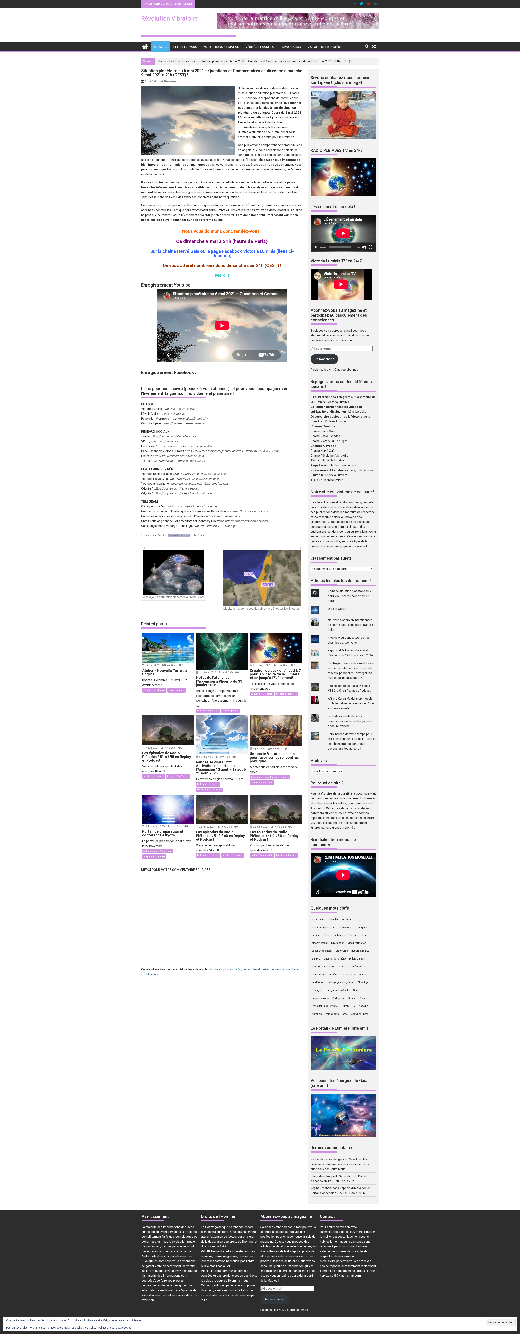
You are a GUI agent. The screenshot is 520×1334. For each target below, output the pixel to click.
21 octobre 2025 (262, 665)
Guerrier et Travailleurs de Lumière (270, 777)
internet (342, 966)
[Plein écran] (370, 247)
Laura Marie (318, 974)
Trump (345, 1005)
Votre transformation (221, 47)
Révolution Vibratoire (169, 18)
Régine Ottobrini (321, 1188)
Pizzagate (317, 990)
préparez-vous (320, 998)
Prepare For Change (179, 535)
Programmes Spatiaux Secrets (344, 990)
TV (353, 1005)
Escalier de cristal (322, 950)
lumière (333, 974)
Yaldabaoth (332, 1013)
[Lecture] (316, 247)
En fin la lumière (333, 460)
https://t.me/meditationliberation (246, 521)
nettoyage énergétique (341, 982)
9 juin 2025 (259, 748)
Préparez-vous (185, 47)
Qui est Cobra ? (338, 609)
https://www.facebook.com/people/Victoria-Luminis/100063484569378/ (232, 451)
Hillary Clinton (357, 958)
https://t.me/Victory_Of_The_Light (215, 526)
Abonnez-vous (275, 1299)
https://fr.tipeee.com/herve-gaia (183, 423)
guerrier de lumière (335, 958)
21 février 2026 (208, 672)
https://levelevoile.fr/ (172, 414)
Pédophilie (338, 998)
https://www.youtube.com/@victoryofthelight (199, 483)
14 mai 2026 (152, 665)
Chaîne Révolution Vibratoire (329, 455)
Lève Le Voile (357, 412)
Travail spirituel (176, 690)
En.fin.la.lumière (333, 480)
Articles (160, 47)
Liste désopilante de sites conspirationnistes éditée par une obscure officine (350, 721)
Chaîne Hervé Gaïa (323, 431)
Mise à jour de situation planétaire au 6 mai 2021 (173, 597)
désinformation (357, 942)
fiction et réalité (360, 950)
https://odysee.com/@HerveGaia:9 (176, 488)
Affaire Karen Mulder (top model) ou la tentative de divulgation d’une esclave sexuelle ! (351, 703)
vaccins (363, 1005)
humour (316, 966)
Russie (352, 998)
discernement (320, 942)
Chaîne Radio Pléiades (325, 436)
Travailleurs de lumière (325, 1005)
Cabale (316, 935)
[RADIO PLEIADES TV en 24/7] (343, 194)
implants (329, 966)
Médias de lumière (286, 694)
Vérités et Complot (261, 47)
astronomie (346, 927)
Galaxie (316, 958)
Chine (326, 935)
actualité (334, 919)
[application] (343, 233)
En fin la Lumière (336, 475)
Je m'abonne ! (324, 359)
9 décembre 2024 (155, 826)
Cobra (200, 535)
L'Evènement (357, 966)
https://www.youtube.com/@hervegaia (194, 479)
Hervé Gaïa (170, 81)
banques (362, 927)
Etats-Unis (342, 950)
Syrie (363, 998)
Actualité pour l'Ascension (157, 851)
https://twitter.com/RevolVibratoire (173, 436)
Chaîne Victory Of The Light (329, 441)
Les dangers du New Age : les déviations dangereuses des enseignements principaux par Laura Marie (340, 1164)
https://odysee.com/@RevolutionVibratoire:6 (183, 493)
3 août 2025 (152, 747)
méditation (318, 982)
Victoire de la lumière (324, 47)
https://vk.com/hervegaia (162, 441)
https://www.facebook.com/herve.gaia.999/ (184, 446)
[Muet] (364, 247)
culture (363, 935)
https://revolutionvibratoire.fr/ (189, 418)
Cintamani (339, 935)
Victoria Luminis (338, 402)
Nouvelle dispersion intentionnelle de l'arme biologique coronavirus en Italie (351, 625)
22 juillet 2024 (207, 826)
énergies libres (359, 1013)
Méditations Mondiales (209, 789)
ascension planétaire (324, 927)
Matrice (363, 974)
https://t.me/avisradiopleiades (251, 511)
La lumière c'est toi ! (182, 61)
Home (162, 61)
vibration (317, 1013)
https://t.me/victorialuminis (201, 506)
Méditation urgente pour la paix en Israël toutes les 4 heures (261, 608)
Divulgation (291, 47)
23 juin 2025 (206, 756)
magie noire (348, 974)
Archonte (347, 919)
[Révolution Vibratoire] (145, 46)
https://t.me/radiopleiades (223, 516)
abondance (318, 919)
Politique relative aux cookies (114, 1327)
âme (345, 1013)
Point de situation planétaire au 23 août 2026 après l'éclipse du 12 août (350, 596)
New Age (363, 982)
